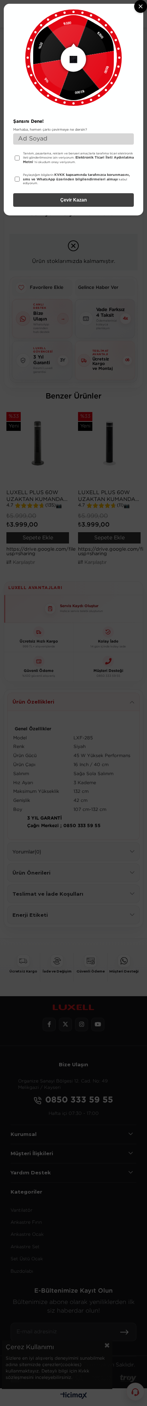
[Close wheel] (140, 6)
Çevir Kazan (73, 200)
